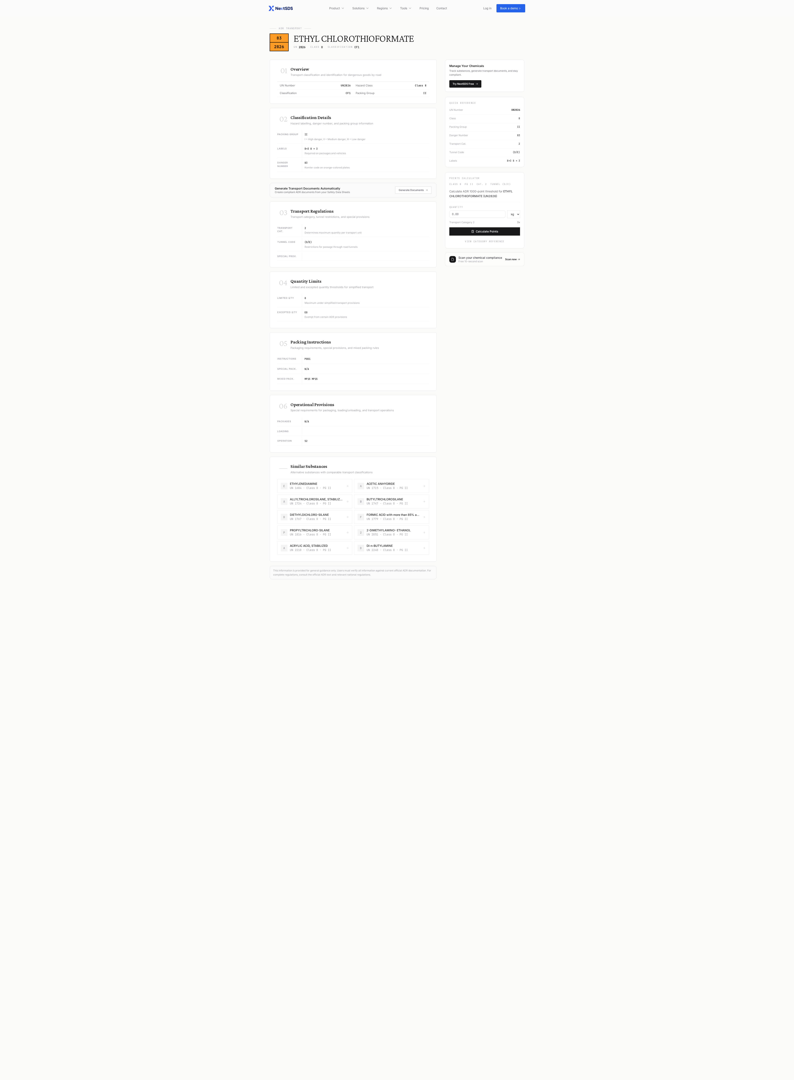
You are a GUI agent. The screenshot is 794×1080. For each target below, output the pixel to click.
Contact (441, 8)
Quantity (456, 207)
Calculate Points (487, 231)
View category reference (484, 241)
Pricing (424, 8)
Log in (487, 8)
